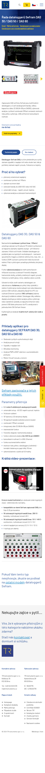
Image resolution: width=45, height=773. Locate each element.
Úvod (4, 26)
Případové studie (10, 710)
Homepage (8, 702)
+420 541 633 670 (11, 686)
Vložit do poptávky (10, 133)
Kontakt (7, 716)
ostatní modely (15, 582)
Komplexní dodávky (11, 705)
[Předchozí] (3, 79)
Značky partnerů (33, 716)
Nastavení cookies (33, 723)
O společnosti (9, 713)
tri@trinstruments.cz (9, 689)
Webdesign (35, 732)
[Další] (41, 79)
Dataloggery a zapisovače (30, 26)
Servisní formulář (33, 718)
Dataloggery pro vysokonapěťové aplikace (18, 28)
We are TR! (30, 710)
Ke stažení (29, 152)
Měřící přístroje (9, 708)
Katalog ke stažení (33, 713)
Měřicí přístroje (13, 26)
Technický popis (11, 152)
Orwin (41, 732)
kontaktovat (22, 637)
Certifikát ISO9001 (33, 708)
